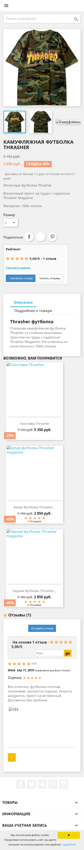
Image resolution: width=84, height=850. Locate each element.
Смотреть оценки (18, 268)
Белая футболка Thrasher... (34, 507)
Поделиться (29, 236)
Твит (40, 236)
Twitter (31, 784)
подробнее (69, 844)
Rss (42, 784)
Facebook (20, 784)
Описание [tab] (23, 302)
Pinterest (52, 236)
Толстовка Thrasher (34, 423)
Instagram (63, 784)
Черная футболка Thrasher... (34, 591)
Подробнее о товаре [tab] (33, 310)
